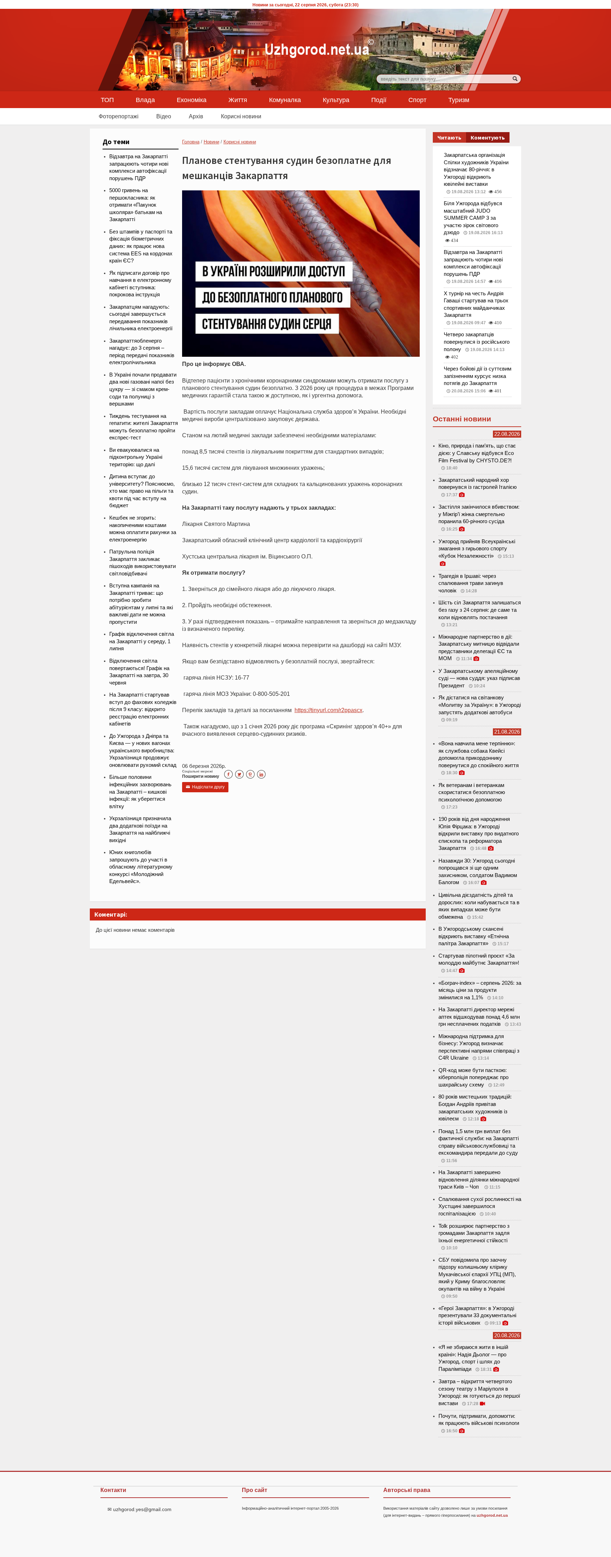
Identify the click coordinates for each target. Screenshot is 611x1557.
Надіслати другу (205, 787)
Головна (190, 141)
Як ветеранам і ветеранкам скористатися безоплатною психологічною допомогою (471, 792)
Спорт (417, 100)
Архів (196, 116)
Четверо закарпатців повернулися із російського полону (477, 342)
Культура (336, 100)
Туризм (458, 100)
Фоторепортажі (119, 116)
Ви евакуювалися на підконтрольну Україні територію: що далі (135, 457)
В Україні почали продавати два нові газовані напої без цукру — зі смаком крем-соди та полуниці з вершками (142, 389)
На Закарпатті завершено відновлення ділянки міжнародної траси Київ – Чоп (478, 1180)
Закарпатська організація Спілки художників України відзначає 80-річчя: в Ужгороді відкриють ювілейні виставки (476, 169)
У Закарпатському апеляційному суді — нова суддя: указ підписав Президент (479, 678)
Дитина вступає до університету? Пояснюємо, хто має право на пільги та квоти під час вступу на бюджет (142, 491)
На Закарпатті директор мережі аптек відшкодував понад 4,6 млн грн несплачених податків (479, 1017)
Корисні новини (241, 116)
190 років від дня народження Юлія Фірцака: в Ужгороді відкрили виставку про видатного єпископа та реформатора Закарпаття (478, 833)
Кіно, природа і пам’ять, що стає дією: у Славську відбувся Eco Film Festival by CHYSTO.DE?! (477, 453)
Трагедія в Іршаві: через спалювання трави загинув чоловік (470, 583)
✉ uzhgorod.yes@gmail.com (139, 1509)
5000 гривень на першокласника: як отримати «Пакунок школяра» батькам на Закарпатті (135, 205)
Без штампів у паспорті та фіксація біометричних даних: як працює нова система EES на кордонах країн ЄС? (141, 246)
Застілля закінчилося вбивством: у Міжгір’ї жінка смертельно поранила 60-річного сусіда (478, 514)
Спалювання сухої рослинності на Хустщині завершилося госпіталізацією (479, 1206)
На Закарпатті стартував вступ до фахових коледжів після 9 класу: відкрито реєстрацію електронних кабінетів (142, 709)
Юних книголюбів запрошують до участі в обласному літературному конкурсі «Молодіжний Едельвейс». (141, 866)
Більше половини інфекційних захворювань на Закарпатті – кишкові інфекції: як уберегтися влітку (140, 791)
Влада (145, 100)
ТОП (107, 100)
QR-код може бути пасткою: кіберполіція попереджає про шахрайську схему (473, 1077)
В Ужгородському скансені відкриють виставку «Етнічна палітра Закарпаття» (473, 936)
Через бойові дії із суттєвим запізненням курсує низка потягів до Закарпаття (477, 376)
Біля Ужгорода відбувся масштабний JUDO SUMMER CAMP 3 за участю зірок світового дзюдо (473, 218)
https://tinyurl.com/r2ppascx (328, 710)
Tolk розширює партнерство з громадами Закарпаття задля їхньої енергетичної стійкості (474, 1233)
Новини (211, 141)
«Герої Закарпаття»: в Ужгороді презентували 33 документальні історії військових (477, 1316)
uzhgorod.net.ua (492, 1515)
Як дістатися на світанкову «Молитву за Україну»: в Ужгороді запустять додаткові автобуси (479, 705)
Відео (163, 116)
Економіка (191, 100)
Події (378, 100)
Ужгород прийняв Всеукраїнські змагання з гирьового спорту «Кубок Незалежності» (476, 549)
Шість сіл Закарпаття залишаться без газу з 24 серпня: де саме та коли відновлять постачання (479, 610)
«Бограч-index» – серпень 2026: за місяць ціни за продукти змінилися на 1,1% (479, 990)
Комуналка (285, 100)
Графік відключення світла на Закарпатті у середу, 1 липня (141, 641)
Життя (237, 100)
